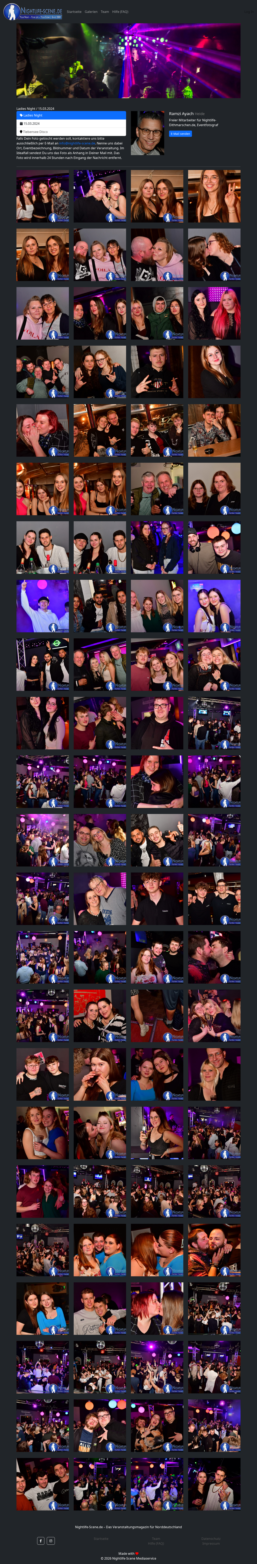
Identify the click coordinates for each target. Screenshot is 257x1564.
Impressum (211, 1543)
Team (105, 11)
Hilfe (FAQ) (120, 11)
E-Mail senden (180, 134)
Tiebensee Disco (35, 132)
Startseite (74, 11)
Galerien (91, 11)
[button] (40, 1541)
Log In (249, 11)
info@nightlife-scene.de (77, 143)
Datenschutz (211, 1538)
